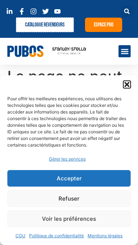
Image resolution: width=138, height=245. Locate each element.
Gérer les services (67, 159)
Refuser (69, 198)
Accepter (69, 178)
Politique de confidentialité (56, 235)
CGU (20, 235)
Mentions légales (105, 235)
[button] (127, 84)
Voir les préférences (69, 218)
